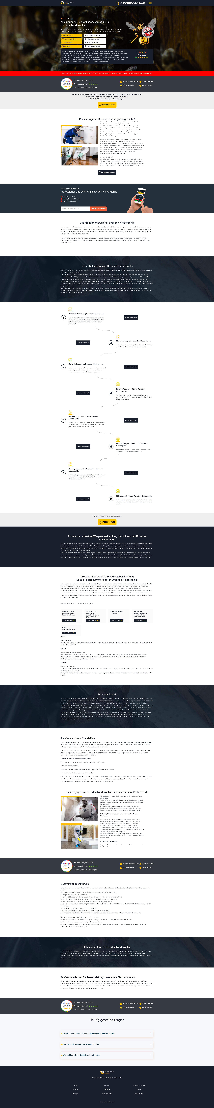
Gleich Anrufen (68, 620)
